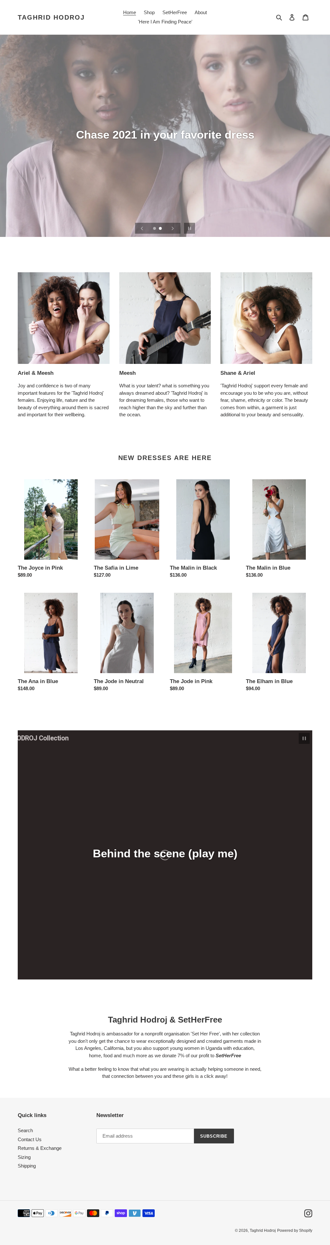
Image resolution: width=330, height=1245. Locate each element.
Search (25, 1130)
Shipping (27, 1165)
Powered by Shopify (294, 1230)
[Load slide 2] (161, 229)
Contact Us (30, 1139)
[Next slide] (173, 228)
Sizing (24, 1157)
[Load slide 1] (155, 229)
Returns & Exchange (40, 1148)
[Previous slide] (142, 228)
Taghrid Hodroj (51, 17)
